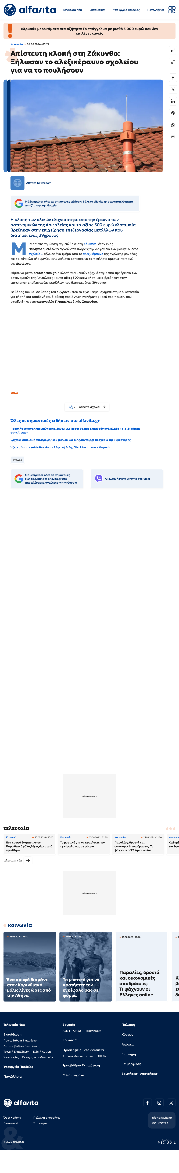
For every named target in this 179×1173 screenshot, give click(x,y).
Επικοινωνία (11, 1123)
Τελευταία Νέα (72, 10)
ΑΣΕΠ (66, 1030)
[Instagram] (159, 1103)
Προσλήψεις (93, 1030)
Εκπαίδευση (97, 10)
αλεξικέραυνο (93, 254)
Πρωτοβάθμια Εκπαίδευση (20, 1040)
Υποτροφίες (11, 1057)
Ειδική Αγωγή (42, 1051)
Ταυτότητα (40, 1123)
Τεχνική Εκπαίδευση (16, 1051)
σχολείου (35, 254)
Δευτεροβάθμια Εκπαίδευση (21, 1046)
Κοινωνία (16, 44)
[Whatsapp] (173, 125)
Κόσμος (127, 1034)
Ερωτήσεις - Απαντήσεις (139, 1074)
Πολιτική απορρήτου (46, 1117)
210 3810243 (160, 1123)
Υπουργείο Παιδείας (126, 10)
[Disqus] (89, 544)
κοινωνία (20, 925)
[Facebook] (173, 78)
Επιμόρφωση (131, 1064)
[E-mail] (173, 137)
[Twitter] (173, 89)
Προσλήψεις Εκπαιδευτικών (83, 1050)
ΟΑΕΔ (77, 1030)
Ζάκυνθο (90, 244)
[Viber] (173, 113)
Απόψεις (128, 1044)
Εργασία (69, 1025)
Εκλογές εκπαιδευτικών (37, 1057)
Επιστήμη (129, 1054)
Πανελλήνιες (155, 10)
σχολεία (17, 459)
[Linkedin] (173, 101)
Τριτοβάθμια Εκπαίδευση (81, 1065)
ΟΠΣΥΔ (101, 1056)
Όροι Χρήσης (12, 1117)
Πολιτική (128, 1025)
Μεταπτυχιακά (73, 1075)
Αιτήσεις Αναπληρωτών (78, 1056)
